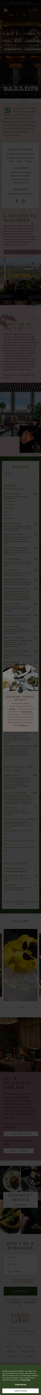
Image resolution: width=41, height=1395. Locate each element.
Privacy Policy (25, 1380)
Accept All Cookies (20, 1391)
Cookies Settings (20, 1384)
